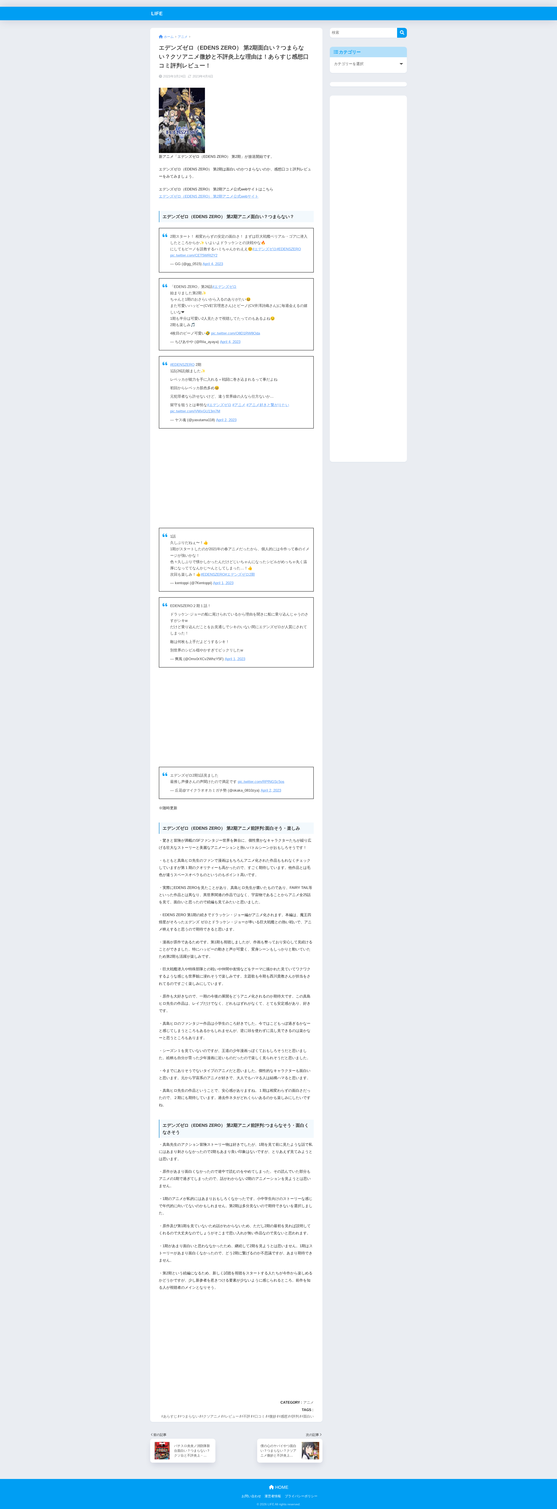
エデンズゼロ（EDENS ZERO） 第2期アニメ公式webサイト (208, 196)
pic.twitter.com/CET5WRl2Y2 (193, 255)
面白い (308, 1416)
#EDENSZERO (289, 249)
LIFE (157, 13)
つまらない (190, 1416)
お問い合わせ (251, 1496)
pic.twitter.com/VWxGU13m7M (195, 411)
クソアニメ (212, 1416)
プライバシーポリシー (301, 1496)
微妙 (272, 1416)
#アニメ (238, 405)
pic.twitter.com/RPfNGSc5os (261, 782)
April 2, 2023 (226, 420)
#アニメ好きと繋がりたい (268, 405)
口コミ (260, 1416)
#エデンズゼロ (264, 249)
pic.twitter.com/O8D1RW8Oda (235, 333)
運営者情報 (273, 1496)
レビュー (232, 1416)
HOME (281, 1487)
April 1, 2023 (223, 583)
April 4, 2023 (213, 264)
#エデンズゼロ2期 (240, 574)
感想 (284, 1416)
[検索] (402, 33)
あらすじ (170, 1416)
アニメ (308, 1402)
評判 (295, 1416)
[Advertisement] (236, 478)
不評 (246, 1416)
